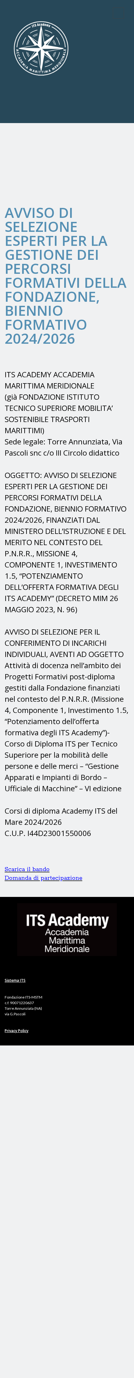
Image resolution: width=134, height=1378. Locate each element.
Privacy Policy (16, 1030)
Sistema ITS (15, 980)
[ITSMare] (41, 110)
